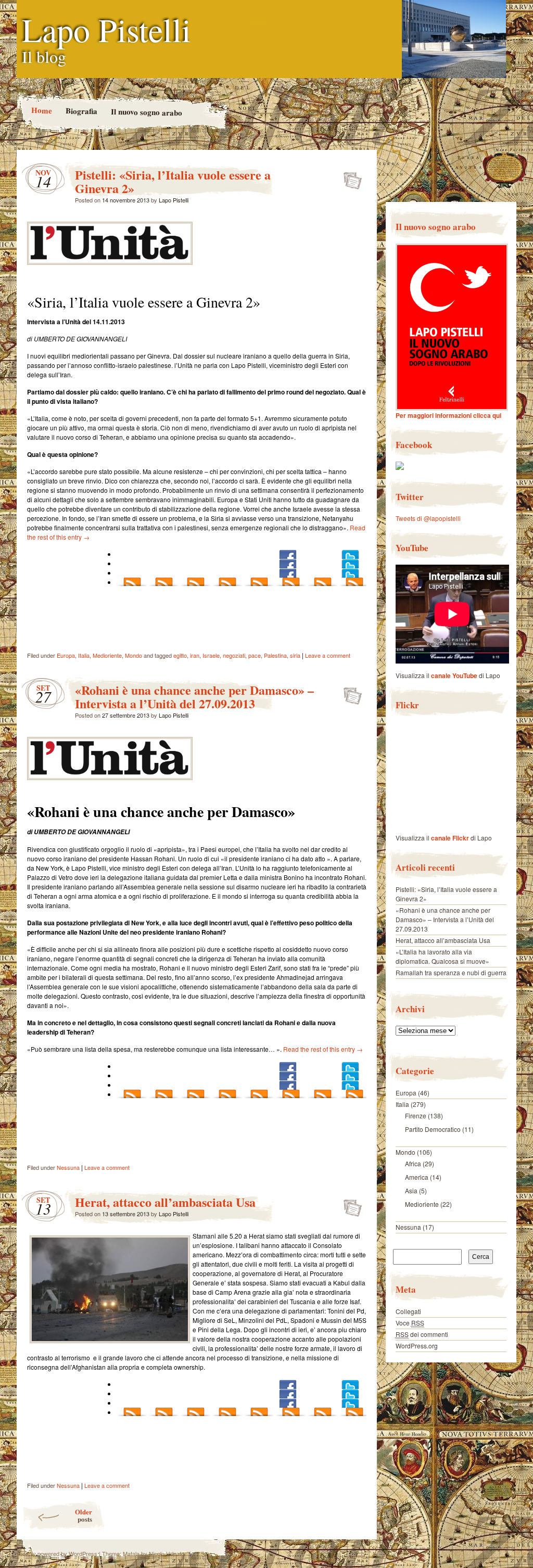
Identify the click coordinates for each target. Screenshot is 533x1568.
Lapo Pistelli (106, 29)
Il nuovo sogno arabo (146, 112)
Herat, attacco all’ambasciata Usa (165, 1202)
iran (194, 655)
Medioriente (107, 655)
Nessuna (68, 1167)
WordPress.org (417, 1345)
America (416, 1176)
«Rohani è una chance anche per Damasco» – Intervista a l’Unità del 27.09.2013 (194, 696)
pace (254, 655)
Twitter (410, 496)
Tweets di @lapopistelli (428, 518)
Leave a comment (327, 655)
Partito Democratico (433, 1129)
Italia (84, 655)
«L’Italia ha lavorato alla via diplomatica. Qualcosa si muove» (442, 956)
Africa (413, 1163)
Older (83, 1515)
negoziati (234, 655)
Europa (66, 655)
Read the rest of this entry (323, 1048)
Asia (411, 1190)
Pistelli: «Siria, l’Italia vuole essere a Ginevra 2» (173, 181)
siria (295, 655)
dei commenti (422, 1334)
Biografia (81, 111)
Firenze (415, 1115)
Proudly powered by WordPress (57, 1553)
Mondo (133, 655)
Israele (211, 655)
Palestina (275, 655)
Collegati (408, 1311)
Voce (410, 1322)
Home (41, 110)
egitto (180, 655)
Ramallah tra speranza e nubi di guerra (451, 972)
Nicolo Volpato (166, 1553)
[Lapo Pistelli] (400, 467)
